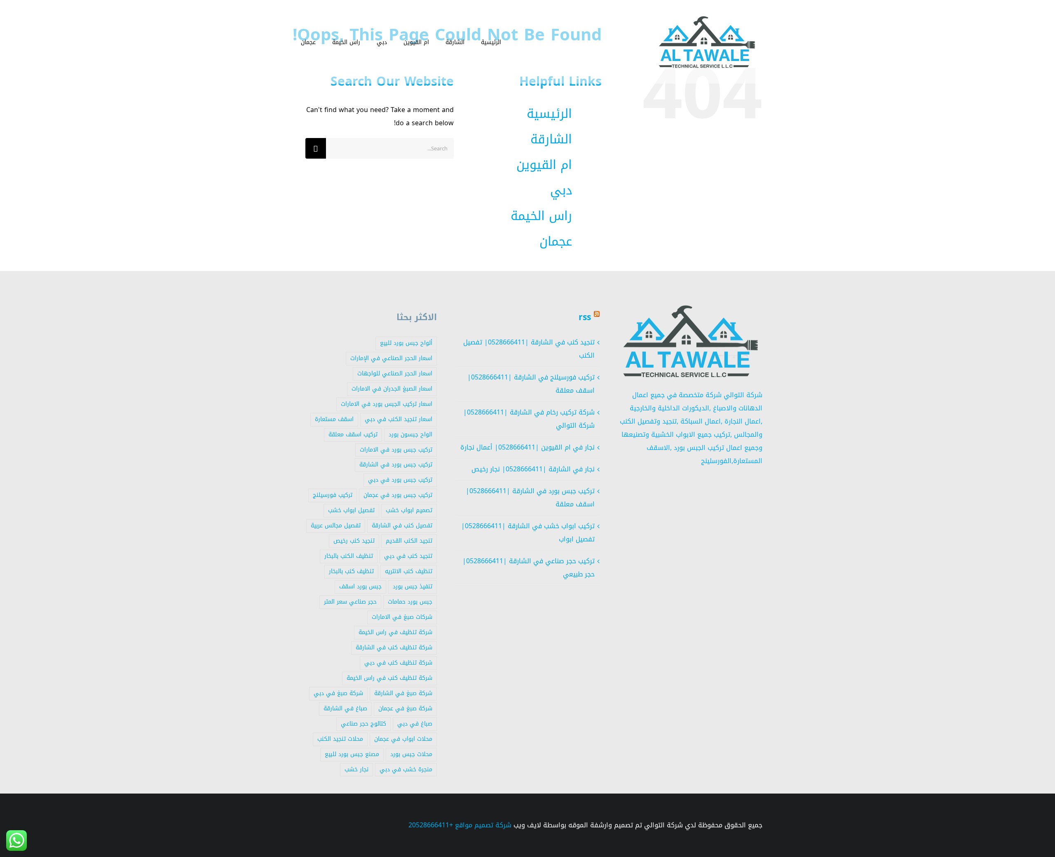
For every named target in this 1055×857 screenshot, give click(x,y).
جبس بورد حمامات (410, 601)
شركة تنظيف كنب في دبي (398, 662)
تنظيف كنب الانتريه (408, 571)
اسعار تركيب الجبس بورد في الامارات (386, 404)
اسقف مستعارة (334, 419)
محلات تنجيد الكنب (340, 739)
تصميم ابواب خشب (409, 510)
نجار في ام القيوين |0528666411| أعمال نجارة (527, 447)
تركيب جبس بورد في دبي (400, 479)
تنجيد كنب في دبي (408, 556)
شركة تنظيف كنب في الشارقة (394, 647)
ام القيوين (544, 164)
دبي (561, 190)
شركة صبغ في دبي (338, 693)
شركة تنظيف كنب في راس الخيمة (389, 678)
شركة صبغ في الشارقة (403, 693)
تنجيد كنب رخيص (354, 540)
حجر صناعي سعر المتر (350, 601)
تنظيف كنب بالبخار (351, 571)
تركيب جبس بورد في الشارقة (395, 464)
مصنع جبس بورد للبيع (352, 754)
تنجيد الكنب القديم (409, 540)
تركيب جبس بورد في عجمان (397, 495)
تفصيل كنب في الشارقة (402, 525)
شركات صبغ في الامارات (402, 617)
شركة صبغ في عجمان (405, 708)
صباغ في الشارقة (345, 708)
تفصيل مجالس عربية (336, 525)
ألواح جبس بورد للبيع (406, 343)
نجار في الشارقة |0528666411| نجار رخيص (533, 469)
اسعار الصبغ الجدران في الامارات (392, 388)
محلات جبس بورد (411, 754)
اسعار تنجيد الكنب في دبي (398, 419)
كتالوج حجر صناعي (363, 723)
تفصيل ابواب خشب (351, 510)
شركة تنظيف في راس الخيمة (395, 632)
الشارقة (551, 139)
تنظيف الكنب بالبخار (348, 556)
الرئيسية (549, 113)
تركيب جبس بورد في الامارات (396, 449)
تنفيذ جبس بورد (412, 586)
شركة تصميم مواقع (483, 825)
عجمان (555, 241)
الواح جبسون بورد (410, 434)
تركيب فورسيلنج (332, 495)
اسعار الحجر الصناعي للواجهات (394, 373)
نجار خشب (356, 769)
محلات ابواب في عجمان (403, 739)
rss (585, 317)
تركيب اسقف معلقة (352, 434)
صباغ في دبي (414, 723)
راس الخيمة (541, 215)
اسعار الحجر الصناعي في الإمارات (391, 358)
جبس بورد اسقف (360, 586)
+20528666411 (430, 825)
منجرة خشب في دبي (406, 769)
